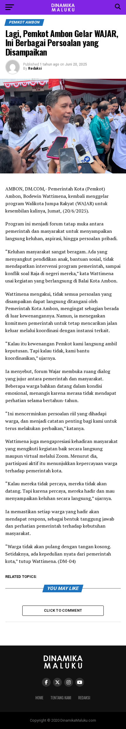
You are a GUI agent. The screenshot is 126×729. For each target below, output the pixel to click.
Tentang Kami (60, 697)
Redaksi (35, 68)
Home (39, 697)
